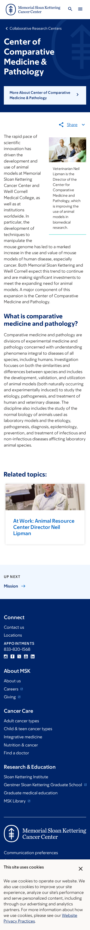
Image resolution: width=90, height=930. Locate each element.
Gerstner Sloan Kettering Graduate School (43, 784)
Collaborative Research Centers (36, 28)
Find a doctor (16, 753)
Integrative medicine (23, 736)
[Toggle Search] (70, 9)
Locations (13, 635)
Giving (10, 697)
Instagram (6, 656)
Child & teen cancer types (28, 728)
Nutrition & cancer (21, 745)
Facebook (12, 656)
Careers (11, 689)
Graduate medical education (31, 792)
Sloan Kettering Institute (26, 776)
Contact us (14, 627)
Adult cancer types (21, 720)
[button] (45, 95)
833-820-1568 (17, 649)
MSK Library (15, 801)
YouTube (26, 656)
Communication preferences (31, 852)
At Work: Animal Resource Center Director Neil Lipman (43, 527)
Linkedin (33, 656)
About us (12, 680)
